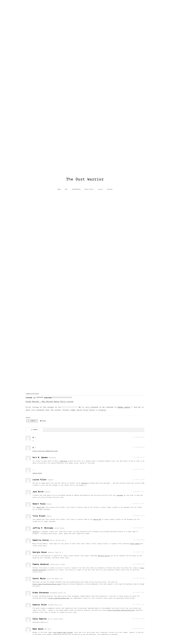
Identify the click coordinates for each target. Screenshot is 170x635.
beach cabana (135, 543)
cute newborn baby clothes (63, 632)
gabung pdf (40, 507)
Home (59, 189)
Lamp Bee (84, 483)
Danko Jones (124, 407)
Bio (66, 189)
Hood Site (63, 461)
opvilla (36, 531)
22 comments (32, 421)
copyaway (120, 495)
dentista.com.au (104, 556)
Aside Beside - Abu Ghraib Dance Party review (49, 401)
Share (44, 421)
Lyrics (100, 189)
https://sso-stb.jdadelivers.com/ (45, 451)
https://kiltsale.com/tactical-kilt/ (121, 610)
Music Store (89, 189)
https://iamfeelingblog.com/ (59, 598)
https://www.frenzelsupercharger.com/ (47, 584)
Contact (109, 189)
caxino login (37, 473)
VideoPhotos (76, 189)
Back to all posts (32, 393)
